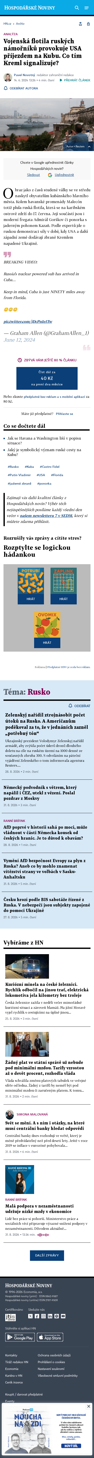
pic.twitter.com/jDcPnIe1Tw (27, 321)
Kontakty (11, 1355)
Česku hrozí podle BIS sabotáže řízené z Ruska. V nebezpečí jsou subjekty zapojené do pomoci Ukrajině (46, 905)
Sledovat (33, 175)
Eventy (9, 1401)
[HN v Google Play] (20, 1337)
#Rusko (13, 466)
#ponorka (44, 483)
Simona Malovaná (32, 1114)
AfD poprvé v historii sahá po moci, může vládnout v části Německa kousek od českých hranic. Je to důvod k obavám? (45, 833)
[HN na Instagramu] (43, 1316)
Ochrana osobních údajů (54, 1355)
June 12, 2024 (19, 340)
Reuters (80, 146)
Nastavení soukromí (51, 1369)
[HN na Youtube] (63, 1316)
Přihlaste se (64, 414)
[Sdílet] (80, 24)
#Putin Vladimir (19, 475)
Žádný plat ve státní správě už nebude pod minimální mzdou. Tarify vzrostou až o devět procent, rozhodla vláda (44, 1068)
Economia (11, 1369)
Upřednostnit (64, 175)
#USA (41, 475)
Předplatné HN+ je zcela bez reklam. (69, 667)
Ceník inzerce (14, 1382)
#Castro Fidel (49, 466)
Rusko (39, 692)
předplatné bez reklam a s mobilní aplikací (54, 396)
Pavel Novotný (24, 75)
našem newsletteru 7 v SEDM (46, 515)
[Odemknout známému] (88, 24)
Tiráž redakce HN (16, 1362)
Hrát (31, 599)
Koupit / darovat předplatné (24, 1394)
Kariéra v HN (13, 1375)
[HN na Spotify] (56, 1316)
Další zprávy (47, 1255)
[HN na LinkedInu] (50, 1316)
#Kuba (29, 466)
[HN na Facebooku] (37, 1316)
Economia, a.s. (33, 1292)
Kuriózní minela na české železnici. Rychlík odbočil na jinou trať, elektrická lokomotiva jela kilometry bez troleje (47, 990)
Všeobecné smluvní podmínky (58, 1375)
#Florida (57, 475)
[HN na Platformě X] (30, 1316)
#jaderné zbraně (19, 483)
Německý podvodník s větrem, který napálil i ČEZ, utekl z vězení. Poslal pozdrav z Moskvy (40, 793)
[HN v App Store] (50, 1337)
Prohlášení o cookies (51, 1362)
